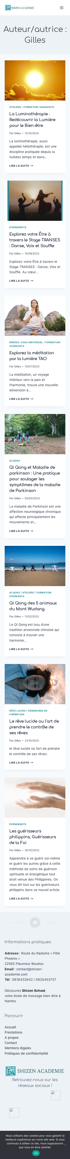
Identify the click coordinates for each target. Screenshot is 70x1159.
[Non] (65, 1145)
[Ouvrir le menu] (61, 7)
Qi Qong (14, 460)
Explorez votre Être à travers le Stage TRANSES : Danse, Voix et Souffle (34, 240)
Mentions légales (18, 1048)
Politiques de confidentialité (26, 1053)
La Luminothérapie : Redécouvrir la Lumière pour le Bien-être (32, 120)
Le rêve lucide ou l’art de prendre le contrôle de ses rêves (34, 727)
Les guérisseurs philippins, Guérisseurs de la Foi (32, 837)
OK (36, 1153)
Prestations (13, 1032)
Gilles (17, 133)
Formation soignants (39, 107)
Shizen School (33, 991)
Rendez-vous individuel (26, 342)
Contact (11, 1043)
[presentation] (35, 80)
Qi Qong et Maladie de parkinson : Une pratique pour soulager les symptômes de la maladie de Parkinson (34, 479)
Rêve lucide (17, 710)
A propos (12, 1038)
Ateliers (15, 107)
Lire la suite (21, 165)
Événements (17, 227)
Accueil (10, 1027)
